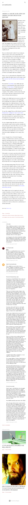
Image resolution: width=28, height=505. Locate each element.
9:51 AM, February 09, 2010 (11, 243)
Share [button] (3, 213)
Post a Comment (6, 425)
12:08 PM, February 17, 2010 (11, 382)
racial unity (9, 217)
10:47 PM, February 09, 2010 (12, 273)
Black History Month (19, 215)
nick (7, 224)
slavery (13, 217)
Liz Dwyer (8, 247)
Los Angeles (4, 217)
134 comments (8, 492)
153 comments (8, 449)
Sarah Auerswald (10, 264)
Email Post (7, 213)
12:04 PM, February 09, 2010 (12, 260)
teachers (22, 217)
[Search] (25, 2)
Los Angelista (6, 5)
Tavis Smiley (17, 217)
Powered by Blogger (15, 500)
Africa (6, 215)
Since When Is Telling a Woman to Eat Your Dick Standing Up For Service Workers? (13, 488)
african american (11, 215)
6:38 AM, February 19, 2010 (11, 422)
